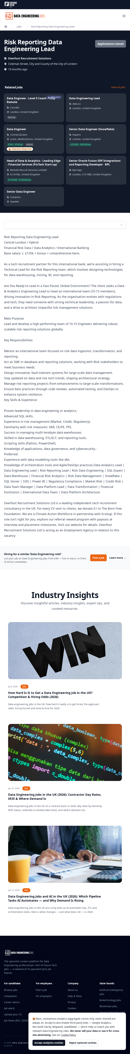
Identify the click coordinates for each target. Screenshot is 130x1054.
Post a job (98, 557)
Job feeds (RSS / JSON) (16, 1020)
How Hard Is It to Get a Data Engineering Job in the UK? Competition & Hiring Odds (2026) (50, 695)
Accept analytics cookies (49, 1042)
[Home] (5, 26)
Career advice (12, 1002)
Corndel (14, 107)
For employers (44, 996)
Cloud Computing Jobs (112, 1012)
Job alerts (9, 1008)
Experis (76, 134)
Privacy (72, 1002)
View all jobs (118, 87)
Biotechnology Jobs (110, 1000)
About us (73, 990)
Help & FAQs (75, 996)
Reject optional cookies (82, 1042)
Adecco (76, 103)
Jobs (19, 26)
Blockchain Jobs (108, 1006)
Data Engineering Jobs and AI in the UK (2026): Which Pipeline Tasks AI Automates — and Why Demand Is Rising (54, 898)
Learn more (117, 557)
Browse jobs (11, 990)
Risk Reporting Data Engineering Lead (52, 26)
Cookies (72, 1008)
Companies (10, 996)
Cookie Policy (68, 1035)
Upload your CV (12, 1014)
